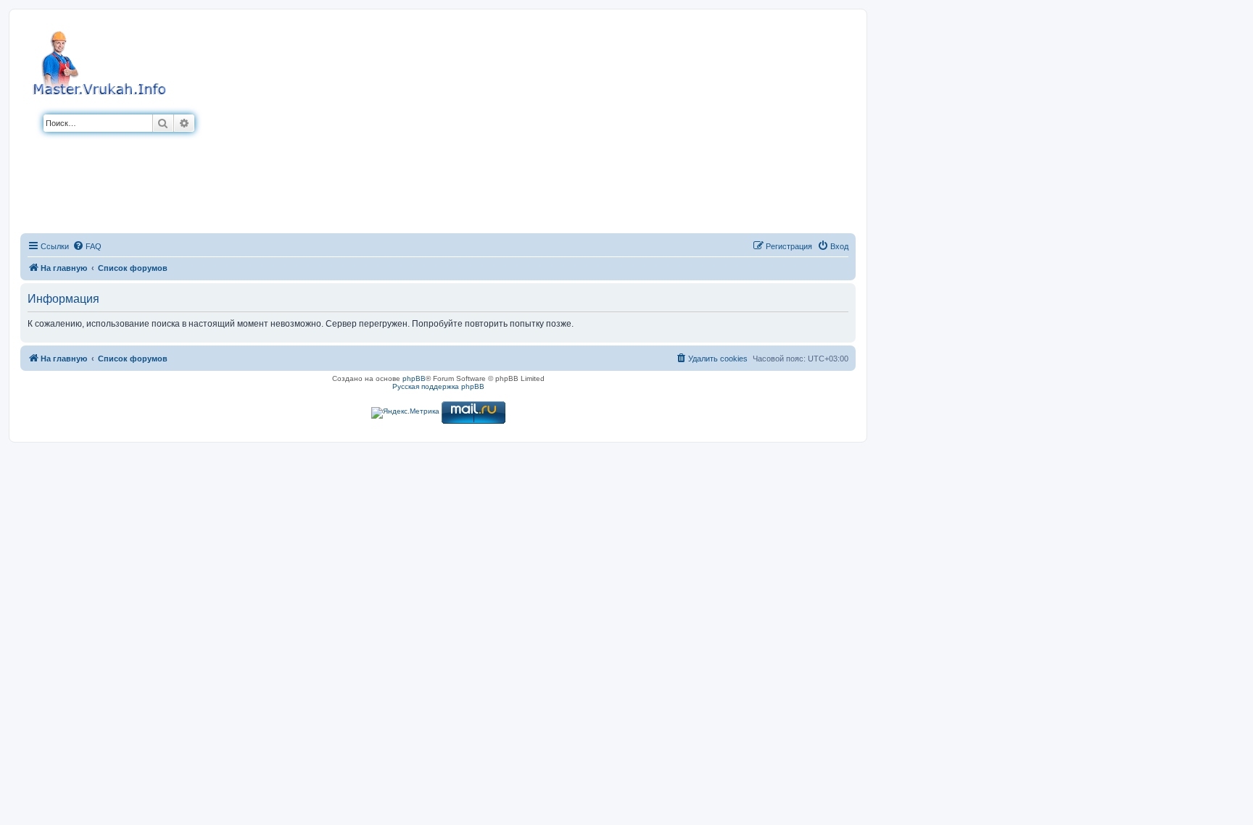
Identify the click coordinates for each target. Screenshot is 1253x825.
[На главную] (101, 61)
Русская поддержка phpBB (438, 386)
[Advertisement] (525, 125)
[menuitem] (87, 246)
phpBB (414, 378)
